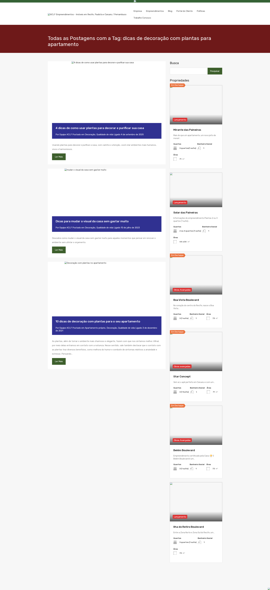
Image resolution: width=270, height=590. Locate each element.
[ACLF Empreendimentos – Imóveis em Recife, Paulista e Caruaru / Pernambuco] (87, 14)
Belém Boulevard (184, 450)
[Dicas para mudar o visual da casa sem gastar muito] (107, 197)
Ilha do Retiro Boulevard (188, 526)
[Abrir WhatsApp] (258, 584)
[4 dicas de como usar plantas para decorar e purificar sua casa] (107, 96)
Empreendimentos (155, 11)
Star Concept (182, 376)
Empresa (137, 11)
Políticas (201, 11)
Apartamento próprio (95, 328)
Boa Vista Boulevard (186, 300)
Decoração (90, 134)
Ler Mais (59, 157)
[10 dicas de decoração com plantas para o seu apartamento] (107, 293)
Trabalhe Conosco (142, 18)
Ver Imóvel (196, 116)
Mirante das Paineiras (187, 129)
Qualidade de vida (104, 134)
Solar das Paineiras (185, 212)
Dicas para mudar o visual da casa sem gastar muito (92, 221)
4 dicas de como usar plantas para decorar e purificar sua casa (100, 128)
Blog (170, 11)
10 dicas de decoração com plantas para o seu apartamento (98, 321)
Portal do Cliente (184, 11)
